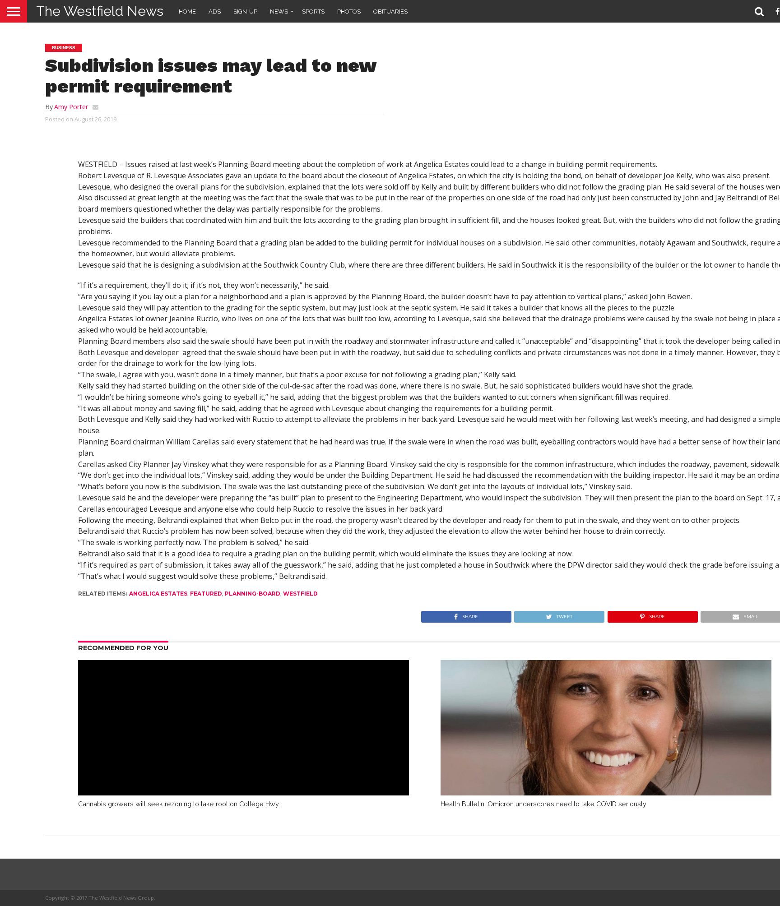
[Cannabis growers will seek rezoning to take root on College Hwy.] (243, 793)
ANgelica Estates (158, 593)
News (279, 11)
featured (206, 593)
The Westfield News (99, 11)
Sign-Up (245, 11)
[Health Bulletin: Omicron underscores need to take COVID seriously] (606, 793)
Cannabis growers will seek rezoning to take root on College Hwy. (179, 804)
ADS (215, 11)
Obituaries (390, 11)
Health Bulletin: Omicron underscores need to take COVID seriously (543, 804)
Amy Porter (71, 106)
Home (187, 11)
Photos (349, 11)
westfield (300, 593)
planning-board (252, 593)
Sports (313, 11)
